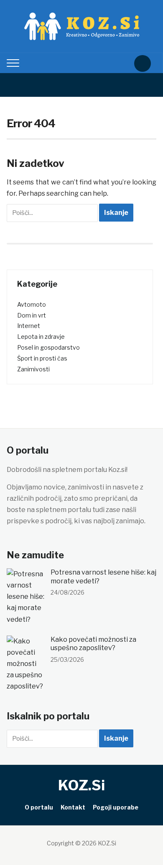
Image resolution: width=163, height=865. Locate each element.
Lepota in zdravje (41, 336)
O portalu (39, 807)
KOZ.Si (81, 785)
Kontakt (73, 807)
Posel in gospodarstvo (48, 347)
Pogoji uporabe (115, 807)
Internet (28, 325)
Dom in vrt (31, 315)
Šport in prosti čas (42, 358)
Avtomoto (31, 304)
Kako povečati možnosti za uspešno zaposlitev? (93, 644)
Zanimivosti (33, 369)
